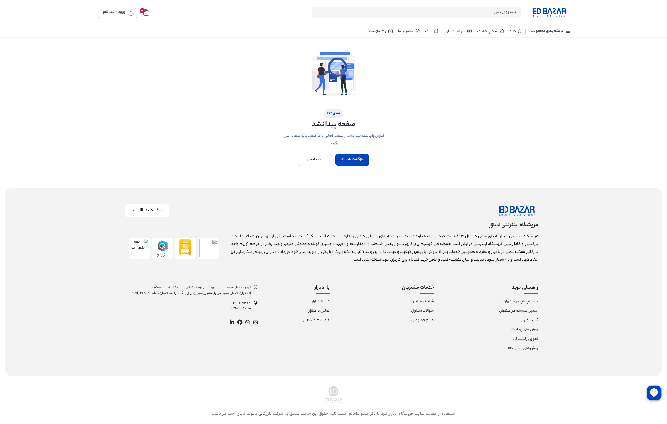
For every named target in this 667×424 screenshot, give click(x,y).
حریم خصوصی (422, 320)
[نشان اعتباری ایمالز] (185, 248)
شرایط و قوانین (422, 301)
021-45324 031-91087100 (241, 306)
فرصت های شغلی (316, 320)
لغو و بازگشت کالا (525, 339)
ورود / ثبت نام (114, 12)
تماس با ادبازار (319, 311)
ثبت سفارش (529, 320)
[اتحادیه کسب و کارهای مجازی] (162, 248)
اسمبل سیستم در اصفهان (518, 311)
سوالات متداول (422, 311)
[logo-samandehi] (139, 248)
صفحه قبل (315, 160)
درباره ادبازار (321, 301)
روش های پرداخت (524, 330)
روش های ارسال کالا (523, 348)
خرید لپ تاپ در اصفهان (520, 301)
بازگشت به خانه (352, 160)
